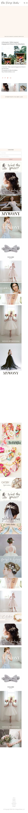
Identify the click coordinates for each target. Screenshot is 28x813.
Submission (14, 803)
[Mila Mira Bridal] (11, 738)
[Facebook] (2, 78)
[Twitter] (7, 78)
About (14, 797)
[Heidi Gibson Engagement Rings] (11, 483)
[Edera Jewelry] (11, 288)
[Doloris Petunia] (11, 545)
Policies (14, 800)
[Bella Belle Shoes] (11, 528)
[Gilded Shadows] (5, 87)
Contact (14, 799)
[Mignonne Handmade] (11, 299)
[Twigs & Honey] (23, 87)
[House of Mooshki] (11, 271)
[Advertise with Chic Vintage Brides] (11, 167)
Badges (14, 806)
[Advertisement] (14, 21)
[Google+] (10, 78)
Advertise (14, 804)
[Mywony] (11, 205)
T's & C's (14, 802)
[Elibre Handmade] (11, 618)
